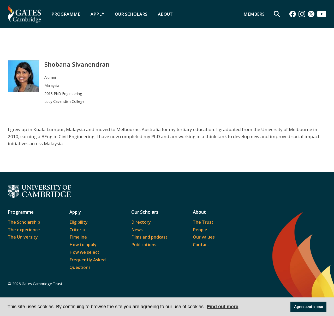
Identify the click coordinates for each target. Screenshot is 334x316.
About (165, 14)
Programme (65, 14)
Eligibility (78, 222)
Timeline (78, 237)
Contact (201, 244)
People (200, 230)
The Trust (203, 222)
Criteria (77, 230)
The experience (24, 230)
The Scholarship (24, 222)
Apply (97, 14)
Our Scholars (131, 14)
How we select (84, 252)
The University (23, 237)
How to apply (83, 244)
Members (254, 14)
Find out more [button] (222, 306)
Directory (141, 222)
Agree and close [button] (308, 306)
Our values (204, 237)
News (137, 230)
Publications (143, 244)
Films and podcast (149, 237)
